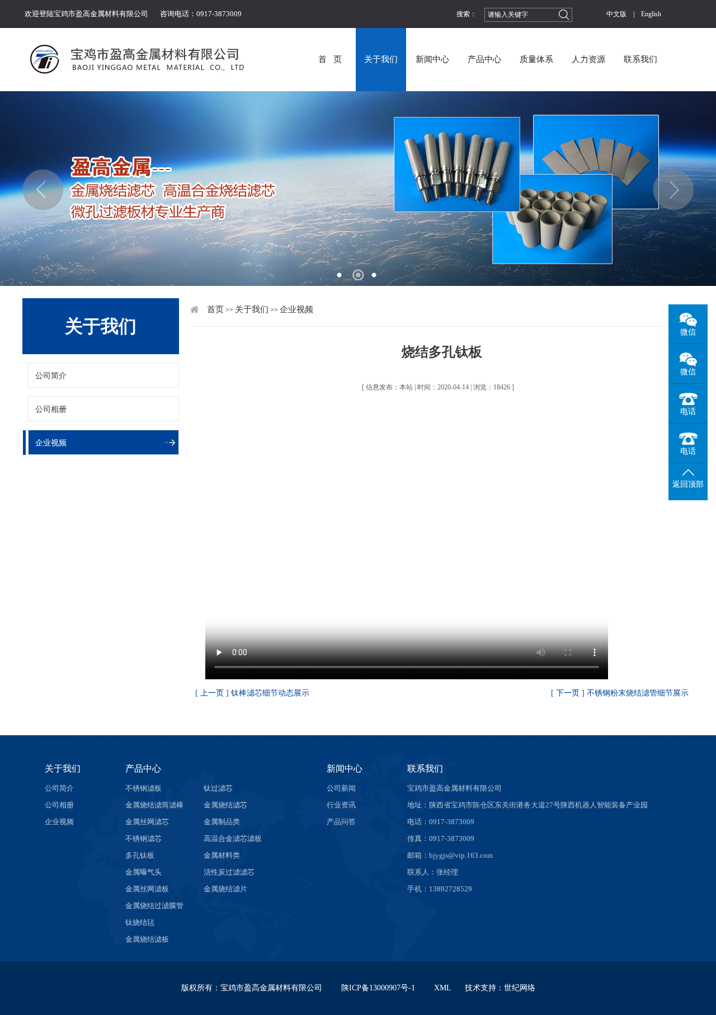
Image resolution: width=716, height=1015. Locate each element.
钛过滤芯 (218, 788)
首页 (215, 309)
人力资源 (588, 59)
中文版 (616, 14)
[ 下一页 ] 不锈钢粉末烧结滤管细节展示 (620, 693)
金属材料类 (222, 855)
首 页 (330, 59)
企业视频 (51, 443)
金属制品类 (222, 821)
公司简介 (51, 376)
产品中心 (484, 59)
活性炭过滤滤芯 (229, 872)
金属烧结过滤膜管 (154, 905)
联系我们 (640, 59)
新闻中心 (432, 59)
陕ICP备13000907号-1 (378, 988)
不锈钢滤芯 (143, 838)
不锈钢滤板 (143, 788)
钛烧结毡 (139, 922)
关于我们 (381, 59)
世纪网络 (519, 988)
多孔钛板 (139, 855)
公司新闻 (341, 788)
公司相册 (51, 409)
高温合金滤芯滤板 (233, 838)
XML (442, 988)
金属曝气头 (143, 872)
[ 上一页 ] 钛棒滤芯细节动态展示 (252, 693)
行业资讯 (341, 805)
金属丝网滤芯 (147, 821)
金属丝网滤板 (147, 889)
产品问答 (341, 821)
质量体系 (536, 59)
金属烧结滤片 (225, 889)
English (651, 14)
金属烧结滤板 (147, 939)
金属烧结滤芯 (225, 805)
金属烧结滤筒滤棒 (154, 805)
